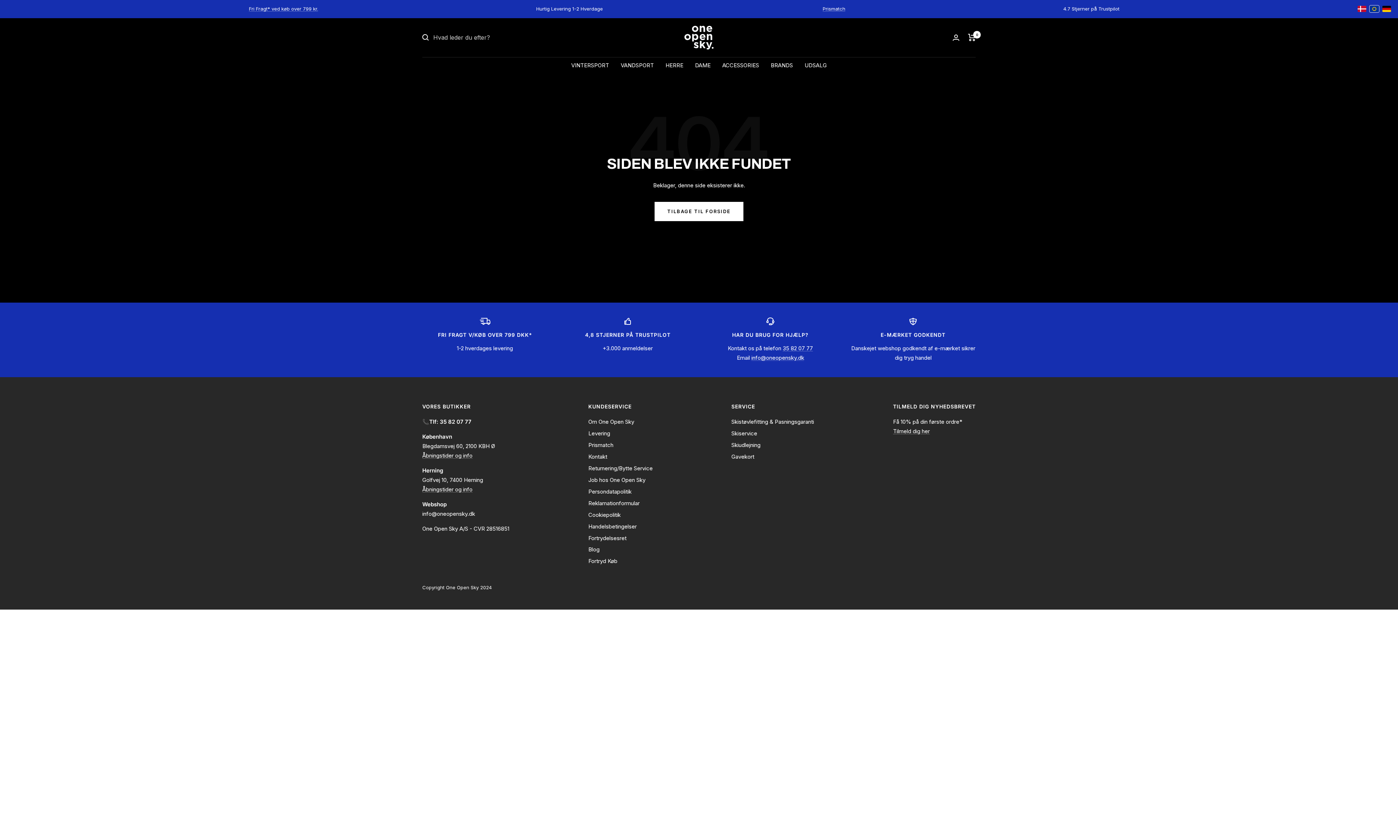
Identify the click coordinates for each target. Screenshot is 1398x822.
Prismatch (834, 9)
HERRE (674, 65)
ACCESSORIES (740, 65)
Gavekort (742, 456)
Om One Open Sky (611, 421)
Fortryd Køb (602, 561)
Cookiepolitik (604, 514)
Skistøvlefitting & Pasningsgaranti (772, 421)
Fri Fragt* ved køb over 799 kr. (283, 9)
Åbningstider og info (447, 455)
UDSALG (816, 65)
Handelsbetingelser (612, 526)
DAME (703, 65)
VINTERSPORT (590, 65)
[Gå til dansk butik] (1362, 9)
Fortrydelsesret (607, 538)
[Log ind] (956, 38)
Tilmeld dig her (911, 431)
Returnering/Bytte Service (620, 468)
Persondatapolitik (610, 491)
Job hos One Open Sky (616, 479)
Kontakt (597, 456)
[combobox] (487, 38)
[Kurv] (972, 37)
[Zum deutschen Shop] (1386, 9)
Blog (594, 549)
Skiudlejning (746, 445)
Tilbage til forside (699, 211)
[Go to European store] (1374, 9)
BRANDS (782, 65)
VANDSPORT (637, 65)
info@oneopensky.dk (777, 357)
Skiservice (744, 433)
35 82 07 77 (798, 348)
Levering (599, 433)
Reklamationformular (614, 503)
